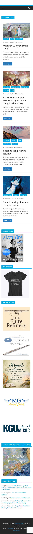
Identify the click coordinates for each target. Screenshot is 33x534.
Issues (12, 38)
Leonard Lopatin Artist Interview (20, 498)
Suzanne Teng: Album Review (14, 152)
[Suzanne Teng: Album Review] (16, 132)
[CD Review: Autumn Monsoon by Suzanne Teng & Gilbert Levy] (16, 78)
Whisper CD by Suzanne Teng (15, 47)
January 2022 (19, 38)
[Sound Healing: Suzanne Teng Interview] (16, 185)
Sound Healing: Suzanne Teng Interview (15, 203)
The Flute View (18, 42)
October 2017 (7, 143)
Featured (6, 38)
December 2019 (15, 87)
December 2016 (7, 195)
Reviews (15, 143)
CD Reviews (6, 87)
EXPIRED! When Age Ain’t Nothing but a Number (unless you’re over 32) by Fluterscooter (16, 488)
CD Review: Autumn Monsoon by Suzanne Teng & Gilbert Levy (14, 100)
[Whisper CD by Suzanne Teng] (16, 30)
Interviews (23, 195)
